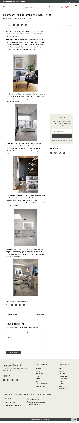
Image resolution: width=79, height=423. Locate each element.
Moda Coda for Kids (42, 384)
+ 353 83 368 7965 (34, 399)
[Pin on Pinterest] (18, 25)
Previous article (12, 314)
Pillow (37, 376)
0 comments (67, 25)
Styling (27, 301)
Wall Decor (39, 374)
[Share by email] (26, 25)
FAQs (60, 386)
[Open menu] (4, 7)
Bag (37, 381)
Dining (38, 379)
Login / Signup (72, 2)
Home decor (13, 301)
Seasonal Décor (40, 386)
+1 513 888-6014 (10, 403)
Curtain (38, 371)
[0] (74, 7)
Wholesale (62, 374)
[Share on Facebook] (14, 25)
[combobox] (54, 6)
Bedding (38, 369)
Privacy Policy (63, 379)
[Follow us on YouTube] (60, 153)
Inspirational (21, 301)
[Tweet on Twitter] (22, 25)
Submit (62, 136)
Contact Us (62, 389)
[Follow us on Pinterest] (64, 153)
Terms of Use (63, 376)
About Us (61, 371)
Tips (31, 301)
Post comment (13, 352)
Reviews (61, 384)
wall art (23, 146)
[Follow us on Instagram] (55, 153)
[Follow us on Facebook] (51, 153)
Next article (40, 314)
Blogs (60, 381)
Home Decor (7, 18)
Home (60, 369)
